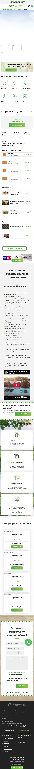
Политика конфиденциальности (17, 761)
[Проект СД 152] (1, 111)
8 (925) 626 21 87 (17, 760)
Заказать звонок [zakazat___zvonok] (17, 764)
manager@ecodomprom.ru (17, 672)
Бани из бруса (23, 740)
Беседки (22, 742)
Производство (8, 738)
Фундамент (7, 735)
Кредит (6, 746)
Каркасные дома (24, 733)
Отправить (21, 685)
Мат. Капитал (8, 749)
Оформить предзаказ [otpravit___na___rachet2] (14, 248)
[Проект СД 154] (31, 111)
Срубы (6, 751)
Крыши (6, 741)
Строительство (8, 733)
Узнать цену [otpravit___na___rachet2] (23, 413)
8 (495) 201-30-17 (15, 679)
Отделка (6, 743)
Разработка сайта (13, 726)
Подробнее (11, 70)
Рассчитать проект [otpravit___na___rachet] (17, 767)
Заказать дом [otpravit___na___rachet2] (17, 125)
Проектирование (9, 730)
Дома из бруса (24, 730)
